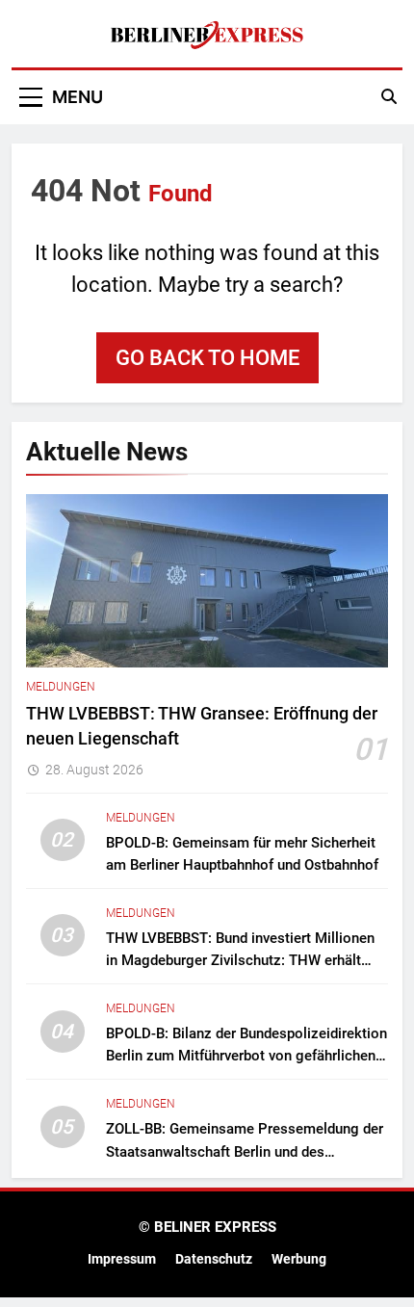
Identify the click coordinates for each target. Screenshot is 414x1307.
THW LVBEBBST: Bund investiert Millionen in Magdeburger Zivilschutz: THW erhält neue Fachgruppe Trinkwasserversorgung (240, 960)
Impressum (122, 1259)
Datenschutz (213, 1259)
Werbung (299, 1259)
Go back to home (207, 358)
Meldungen (60, 686)
